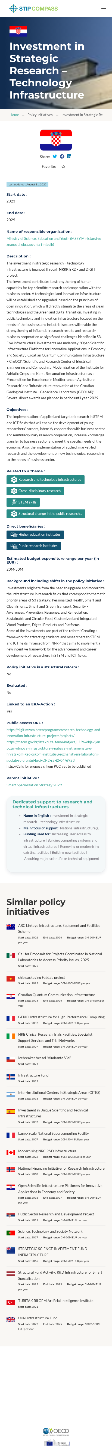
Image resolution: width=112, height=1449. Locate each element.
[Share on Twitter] (55, 156)
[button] (103, 8)
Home (14, 115)
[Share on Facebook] (62, 156)
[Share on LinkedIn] (69, 156)
